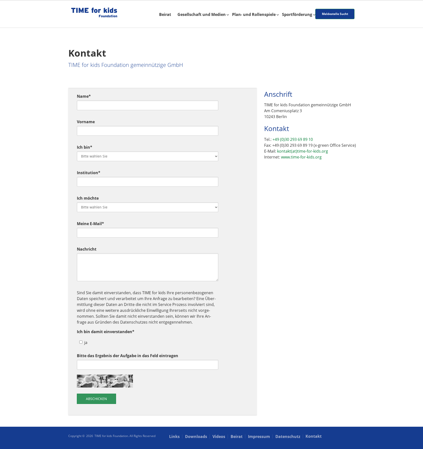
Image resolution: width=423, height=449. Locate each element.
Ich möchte (88, 198)
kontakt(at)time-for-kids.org (302, 151)
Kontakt (314, 436)
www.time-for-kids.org (301, 157)
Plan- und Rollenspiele (254, 14)
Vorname (86, 121)
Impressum (259, 436)
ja (85, 342)
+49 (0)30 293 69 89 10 (292, 139)
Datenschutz (287, 436)
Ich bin (84, 147)
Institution (88, 172)
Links (174, 436)
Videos (218, 436)
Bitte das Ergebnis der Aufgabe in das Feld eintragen (127, 355)
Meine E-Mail (90, 223)
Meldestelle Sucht (335, 14)
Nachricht (86, 249)
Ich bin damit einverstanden (105, 331)
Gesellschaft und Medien (201, 14)
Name (84, 96)
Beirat (165, 14)
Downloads (196, 436)
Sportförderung (297, 14)
